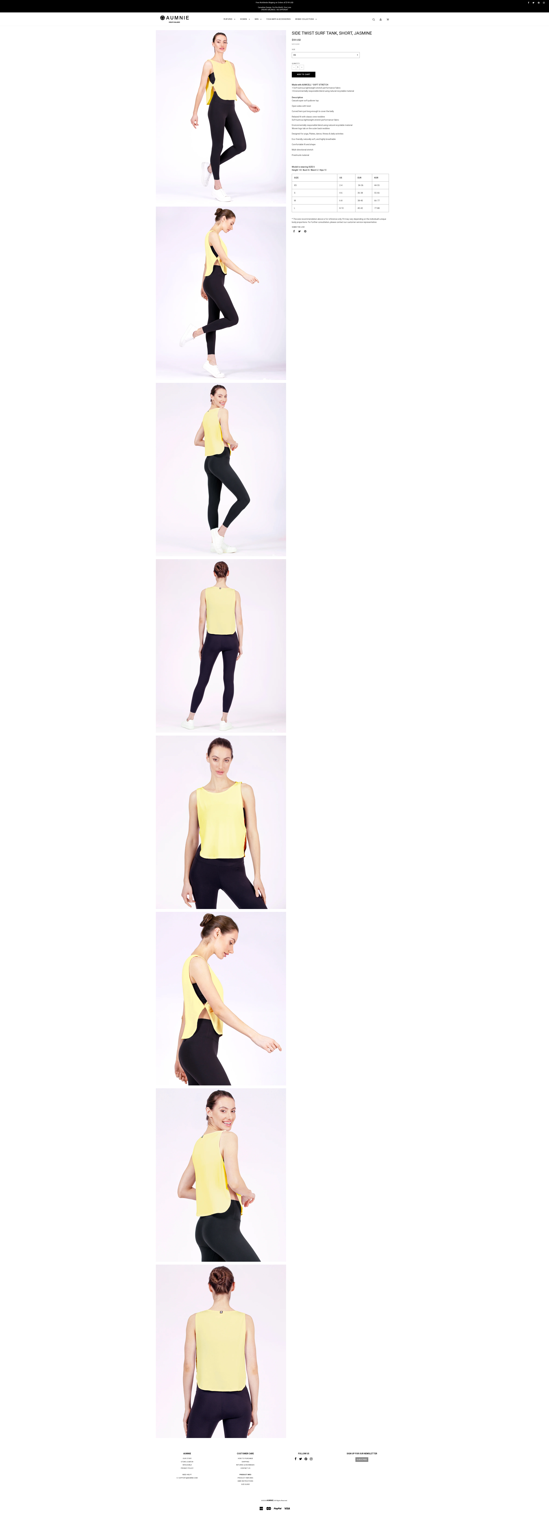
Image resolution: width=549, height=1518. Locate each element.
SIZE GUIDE (296, 44)
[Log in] (381, 19)
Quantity (296, 63)
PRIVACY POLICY (187, 1468)
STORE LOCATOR (187, 1462)
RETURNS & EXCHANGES (245, 1465)
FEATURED (228, 19)
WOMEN (243, 19)
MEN (257, 19)
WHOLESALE (187, 1465)
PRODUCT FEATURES (245, 1478)
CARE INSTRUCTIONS (245, 1481)
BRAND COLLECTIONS (304, 19)
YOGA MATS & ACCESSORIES (278, 19)
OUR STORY (187, 1458)
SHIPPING (245, 1462)
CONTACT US (245, 1468)
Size (293, 49)
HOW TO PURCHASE (245, 1458)
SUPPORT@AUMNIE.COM (188, 1478)
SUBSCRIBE (362, 1459)
